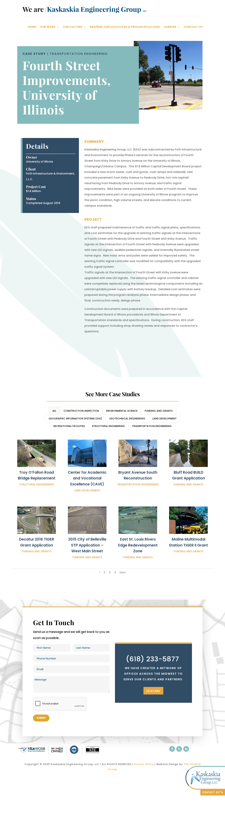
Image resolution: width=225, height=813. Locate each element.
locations (153, 691)
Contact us (211, 792)
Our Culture (72, 27)
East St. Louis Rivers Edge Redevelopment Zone (138, 545)
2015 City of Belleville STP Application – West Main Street (87, 545)
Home (32, 27)
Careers (170, 27)
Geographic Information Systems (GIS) (75, 418)
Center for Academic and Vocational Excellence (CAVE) (87, 478)
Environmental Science (121, 411)
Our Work (48, 27)
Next (123, 572)
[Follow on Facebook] (172, 749)
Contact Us (193, 27)
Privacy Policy (144, 764)
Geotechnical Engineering (127, 418)
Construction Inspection (81, 411)
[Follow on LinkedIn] (186, 749)
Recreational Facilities (69, 426)
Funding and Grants (159, 411)
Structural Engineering (108, 426)
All (54, 411)
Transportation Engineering (152, 426)
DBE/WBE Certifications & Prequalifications (125, 27)
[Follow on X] (179, 749)
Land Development (164, 418)
